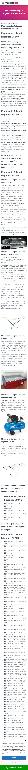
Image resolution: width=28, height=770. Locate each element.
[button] (25, 740)
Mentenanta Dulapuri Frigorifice (9, 23)
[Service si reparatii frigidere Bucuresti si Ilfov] (10, 3)
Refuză (14, 762)
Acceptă (14, 758)
